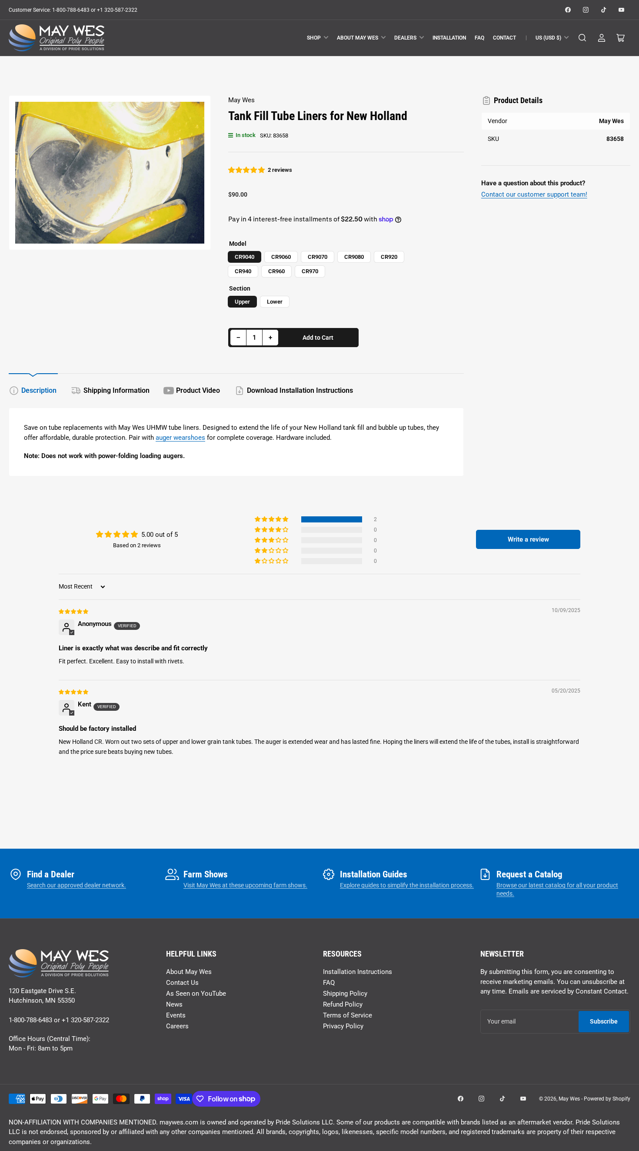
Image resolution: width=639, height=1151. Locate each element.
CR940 (243, 271)
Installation (449, 38)
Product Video (198, 390)
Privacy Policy (343, 1026)
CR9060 (281, 257)
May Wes (241, 100)
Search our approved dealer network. (76, 885)
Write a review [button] (528, 539)
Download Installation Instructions (300, 390)
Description (39, 390)
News (174, 1004)
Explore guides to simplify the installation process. (407, 885)
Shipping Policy (345, 993)
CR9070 (317, 257)
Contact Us (182, 983)
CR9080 (354, 257)
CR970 (310, 271)
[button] (247, 170)
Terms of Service (347, 1015)
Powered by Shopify (607, 1099)
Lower (275, 301)
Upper (242, 301)
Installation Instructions (357, 972)
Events (176, 1015)
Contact (504, 38)
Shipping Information (116, 390)
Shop (314, 38)
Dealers (405, 38)
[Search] (582, 37)
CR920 (389, 257)
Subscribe (604, 1021)
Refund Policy (343, 1004)
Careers (177, 1026)
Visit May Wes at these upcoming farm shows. (245, 885)
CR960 (276, 271)
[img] (74, 611)
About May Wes (357, 38)
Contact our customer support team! (534, 194)
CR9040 (244, 257)
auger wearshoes (180, 438)
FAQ (479, 38)
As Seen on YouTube (196, 993)
